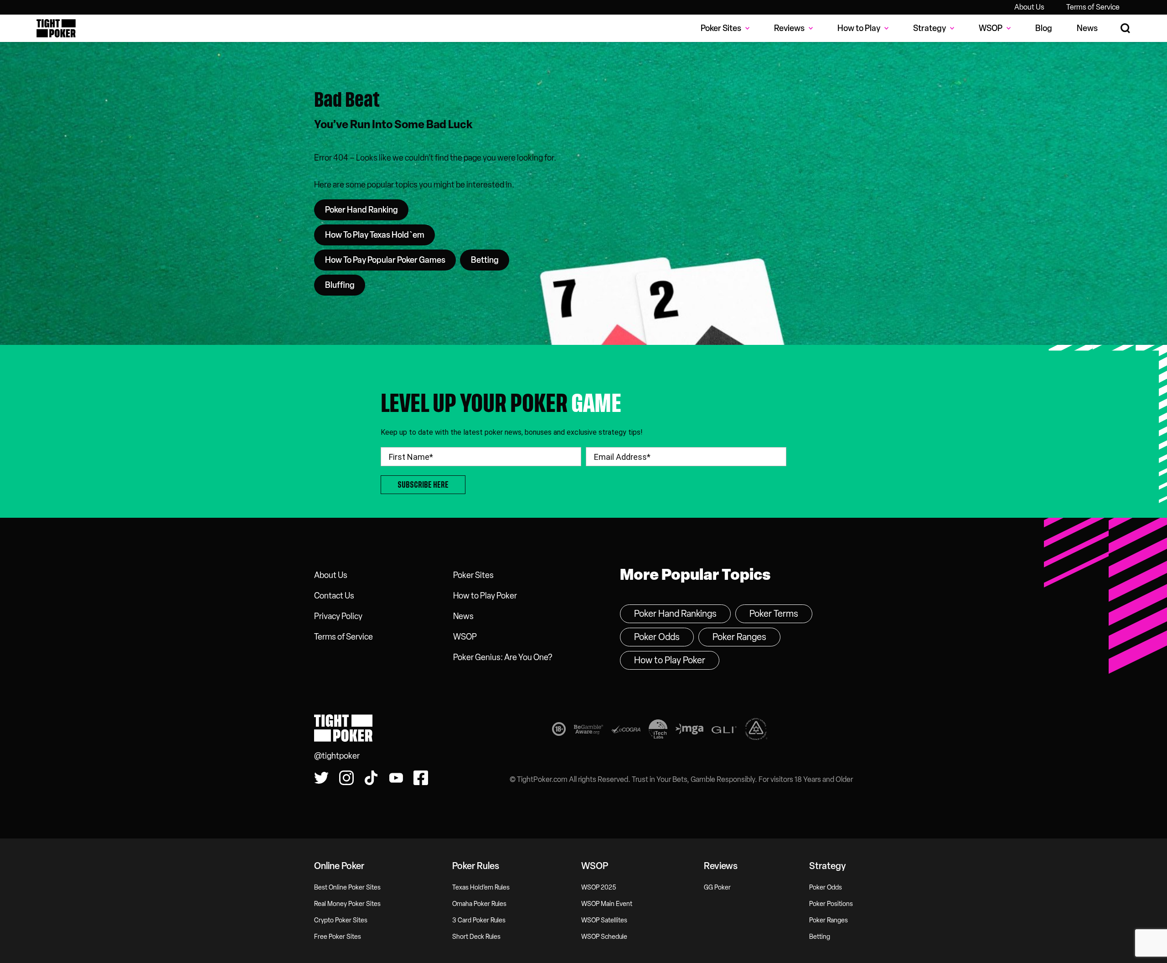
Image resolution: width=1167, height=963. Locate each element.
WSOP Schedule (604, 937)
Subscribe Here (423, 484)
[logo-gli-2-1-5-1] (724, 731)
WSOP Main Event (606, 904)
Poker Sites (473, 575)
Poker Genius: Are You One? (502, 657)
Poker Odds (657, 636)
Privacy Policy (338, 616)
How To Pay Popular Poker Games (385, 260)
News (1087, 28)
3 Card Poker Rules (479, 920)
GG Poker (717, 887)
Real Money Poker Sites (347, 904)
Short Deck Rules (476, 937)
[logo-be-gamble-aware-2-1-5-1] (588, 731)
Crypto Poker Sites (340, 920)
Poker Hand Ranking (361, 210)
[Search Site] (1126, 28)
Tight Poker (56, 28)
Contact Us (334, 596)
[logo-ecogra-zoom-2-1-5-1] (625, 731)
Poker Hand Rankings (675, 613)
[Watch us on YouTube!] (396, 777)
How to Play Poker (485, 596)
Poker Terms (773, 613)
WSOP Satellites (604, 920)
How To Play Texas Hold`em (374, 235)
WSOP (465, 637)
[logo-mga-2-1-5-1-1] (689, 731)
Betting (485, 260)
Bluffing (340, 285)
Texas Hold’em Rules (481, 887)
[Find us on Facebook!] (420, 777)
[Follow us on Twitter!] (321, 777)
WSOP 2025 (598, 887)
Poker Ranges (739, 636)
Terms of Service (1093, 7)
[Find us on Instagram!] (346, 777)
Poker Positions (831, 904)
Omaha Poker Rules (479, 904)
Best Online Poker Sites (347, 887)
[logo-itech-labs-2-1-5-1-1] (658, 731)
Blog (1043, 28)
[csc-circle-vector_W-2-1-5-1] (756, 731)
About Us (1029, 7)
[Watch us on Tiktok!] (371, 777)
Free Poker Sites (337, 937)
